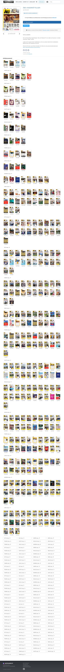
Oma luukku (19, 1)
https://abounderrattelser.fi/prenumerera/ (31, 47)
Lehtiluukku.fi (9, 663)
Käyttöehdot (26, 663)
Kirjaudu (41, 1)
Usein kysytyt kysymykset (9, 666)
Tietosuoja (25, 664)
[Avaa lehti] (5, 63)
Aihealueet (32, 1)
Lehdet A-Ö (25, 1)
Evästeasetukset (27, 666)
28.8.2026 (54, 17)
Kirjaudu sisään (46, 30)
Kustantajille (26, 665)
